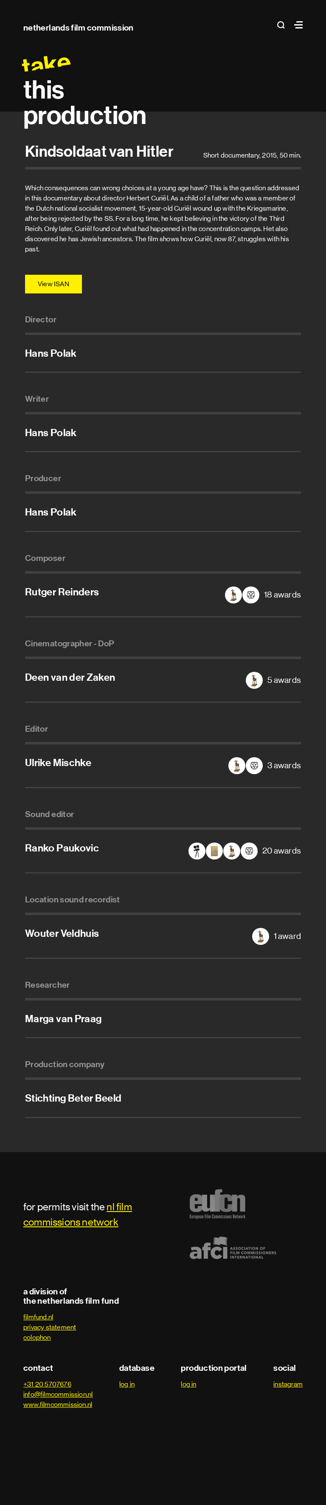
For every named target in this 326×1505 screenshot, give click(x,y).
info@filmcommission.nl (58, 1394)
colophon (37, 1337)
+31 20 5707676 (47, 1384)
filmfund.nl (38, 1317)
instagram (288, 1384)
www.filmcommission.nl (57, 1405)
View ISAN (53, 284)
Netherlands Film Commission (78, 28)
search (283, 24)
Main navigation (296, 24)
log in (127, 1384)
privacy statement (49, 1327)
